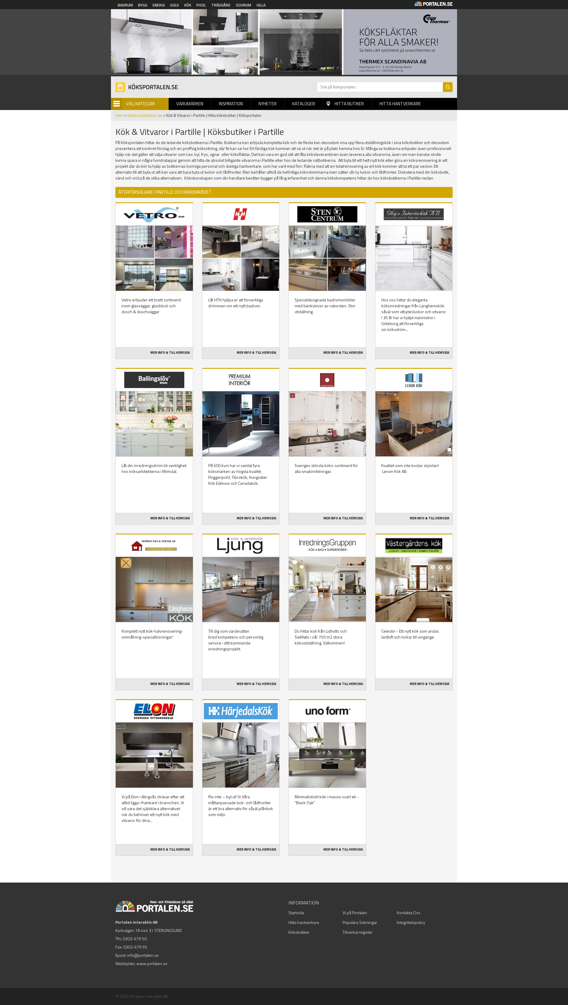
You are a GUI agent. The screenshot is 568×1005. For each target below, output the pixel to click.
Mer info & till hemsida (170, 352)
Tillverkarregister (358, 932)
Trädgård (220, 5)
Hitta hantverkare (400, 103)
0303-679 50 (135, 938)
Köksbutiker (299, 932)
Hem (119, 115)
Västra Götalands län (144, 115)
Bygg (142, 5)
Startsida (296, 912)
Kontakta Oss (408, 912)
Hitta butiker (349, 103)
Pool (201, 5)
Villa (261, 5)
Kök (187, 5)
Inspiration (231, 103)
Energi (159, 5)
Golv (174, 5)
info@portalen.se (143, 955)
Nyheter (268, 103)
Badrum (125, 5)
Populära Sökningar (360, 922)
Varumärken (189, 103)
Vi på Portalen (355, 912)
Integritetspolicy (411, 922)
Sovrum (243, 5)
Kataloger (303, 103)
